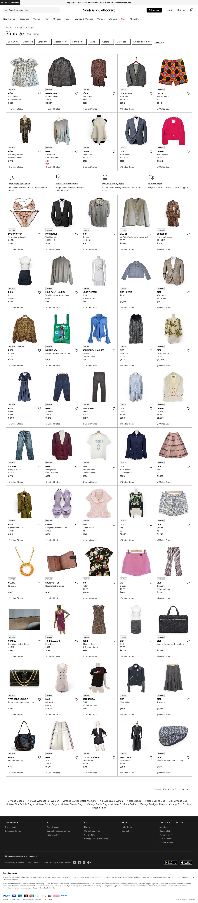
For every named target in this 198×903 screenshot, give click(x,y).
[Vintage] (107, 19)
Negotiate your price (19, 183)
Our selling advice (92, 831)
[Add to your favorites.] (39, 93)
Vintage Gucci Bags (46, 804)
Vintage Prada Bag (97, 804)
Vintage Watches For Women (43, 801)
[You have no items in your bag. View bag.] (192, 10)
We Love (113, 18)
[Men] (51, 19)
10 (182, 789)
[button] (192, 10)
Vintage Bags (133, 801)
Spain (45, 899)
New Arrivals (9, 18)
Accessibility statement (14, 862)
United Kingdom (15, 899)
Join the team (165, 838)
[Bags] (73, 19)
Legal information (34, 862)
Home (9, 27)
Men (47, 18)
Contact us (127, 831)
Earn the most (155, 183)
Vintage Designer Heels (152, 804)
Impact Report (165, 835)
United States (28, 899)
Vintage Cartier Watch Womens (79, 801)
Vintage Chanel (16, 801)
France (5, 899)
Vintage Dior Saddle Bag (19, 804)
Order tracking (53, 827)
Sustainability (165, 831)
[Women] (43, 19)
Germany (38, 899)
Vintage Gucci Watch (111, 801)
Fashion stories (166, 842)
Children (57, 18)
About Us (134, 18)
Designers (24, 18)
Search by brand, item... (19, 10)
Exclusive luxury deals (113, 183)
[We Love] (119, 19)
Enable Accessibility (10, 2)
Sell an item (154, 10)
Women (37, 18)
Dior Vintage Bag (178, 801)
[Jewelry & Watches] (95, 19)
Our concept (10, 827)
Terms (45, 862)
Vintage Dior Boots (179, 804)
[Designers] (31, 19)
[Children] (63, 19)
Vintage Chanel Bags (72, 804)
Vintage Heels (98, 807)
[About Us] (141, 19)
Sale (123, 18)
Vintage (101, 18)
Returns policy (53, 835)
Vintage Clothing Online (123, 804)
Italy (50, 899)
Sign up (181, 10)
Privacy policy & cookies (60, 862)
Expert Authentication (66, 183)
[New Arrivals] (17, 19)
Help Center (127, 827)
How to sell (89, 827)
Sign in (169, 10)
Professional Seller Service (96, 838)
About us (163, 827)
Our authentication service (58, 831)
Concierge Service (13, 831)
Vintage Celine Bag (154, 801)
